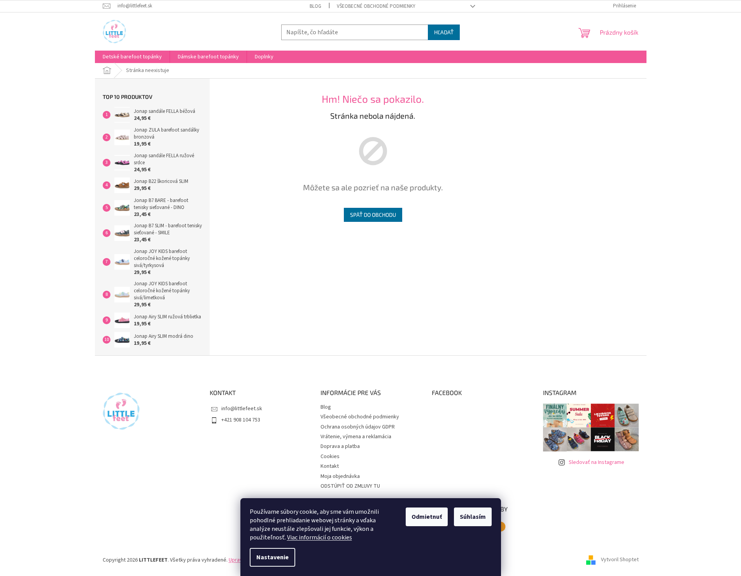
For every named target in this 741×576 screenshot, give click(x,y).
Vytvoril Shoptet (620, 560)
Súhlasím (473, 517)
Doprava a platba (340, 446)
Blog (315, 6)
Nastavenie (272, 557)
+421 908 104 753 (240, 420)
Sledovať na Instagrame (596, 462)
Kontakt (330, 466)
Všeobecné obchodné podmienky (376, 6)
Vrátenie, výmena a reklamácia (356, 437)
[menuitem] (132, 57)
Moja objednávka (340, 476)
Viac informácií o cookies (319, 537)
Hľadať (444, 32)
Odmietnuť (427, 517)
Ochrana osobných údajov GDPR (358, 427)
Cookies (330, 456)
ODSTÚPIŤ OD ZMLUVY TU (350, 486)
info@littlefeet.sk (241, 409)
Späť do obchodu (373, 214)
